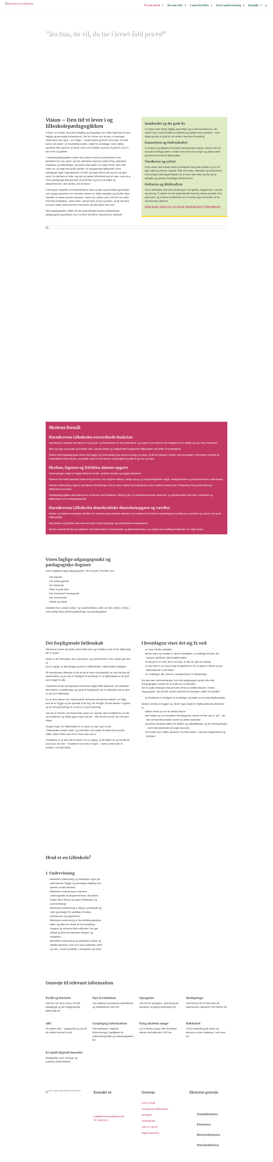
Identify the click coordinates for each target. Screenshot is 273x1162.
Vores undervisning (228, 5)
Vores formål (148, 1102)
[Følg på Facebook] (191, 1103)
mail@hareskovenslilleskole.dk (109, 1116)
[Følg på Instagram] (198, 1103)
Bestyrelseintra (208, 1135)
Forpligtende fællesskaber (155, 1108)
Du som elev (175, 5)
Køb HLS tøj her (150, 1126)
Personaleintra (208, 1145)
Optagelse (147, 1114)
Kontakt (253, 5)
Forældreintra (207, 1114)
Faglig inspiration (150, 1132)
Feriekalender (148, 1120)
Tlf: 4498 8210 (101, 1120)
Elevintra (204, 1124)
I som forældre (199, 5)
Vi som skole (152, 5)
